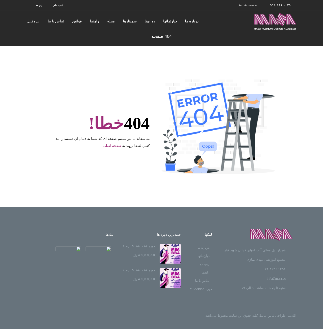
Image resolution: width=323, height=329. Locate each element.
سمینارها (130, 21)
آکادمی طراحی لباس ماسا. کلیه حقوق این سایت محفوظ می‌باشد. (250, 315)
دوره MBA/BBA (201, 289)
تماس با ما (56, 21)
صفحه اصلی (112, 146)
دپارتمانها (170, 21)
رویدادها (204, 264)
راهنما (94, 21)
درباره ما (192, 21)
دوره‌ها (150, 21)
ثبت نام (58, 5)
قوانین (77, 21)
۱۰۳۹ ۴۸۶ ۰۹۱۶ (279, 5)
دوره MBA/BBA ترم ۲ (139, 270)
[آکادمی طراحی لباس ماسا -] (275, 21)
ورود (38, 5)
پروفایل (33, 21)
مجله (111, 21)
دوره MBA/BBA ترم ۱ (139, 246)
